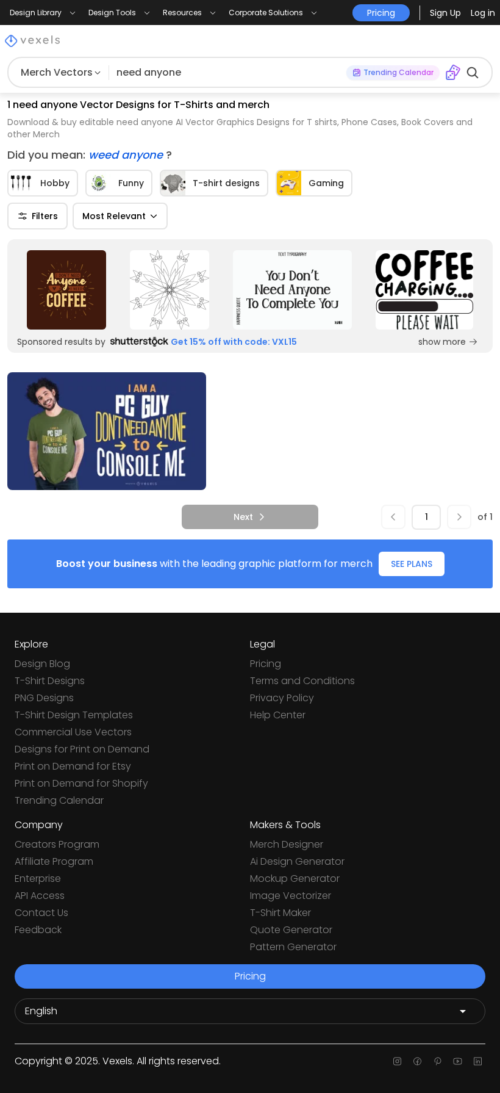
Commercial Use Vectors (73, 732)
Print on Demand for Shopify (81, 783)
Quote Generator (291, 930)
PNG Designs (44, 698)
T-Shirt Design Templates (74, 715)
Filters (45, 216)
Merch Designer (286, 844)
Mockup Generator (295, 878)
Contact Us (41, 913)
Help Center (277, 715)
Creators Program (57, 844)
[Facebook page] (417, 1061)
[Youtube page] (457, 1061)
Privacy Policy (282, 698)
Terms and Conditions (302, 681)
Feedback (38, 930)
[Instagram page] (397, 1061)
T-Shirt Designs (50, 681)
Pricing (265, 664)
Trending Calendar (59, 800)
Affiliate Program (54, 861)
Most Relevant (114, 216)
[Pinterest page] (437, 1061)
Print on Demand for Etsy (73, 766)
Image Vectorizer (290, 896)
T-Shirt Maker (280, 913)
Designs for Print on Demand (82, 749)
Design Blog (42, 664)
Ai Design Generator (297, 861)
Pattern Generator (293, 947)
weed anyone (127, 154)
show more (442, 342)
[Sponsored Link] (66, 290)
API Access (40, 896)
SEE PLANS (411, 564)
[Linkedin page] (477, 1061)
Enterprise (38, 878)
